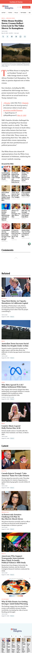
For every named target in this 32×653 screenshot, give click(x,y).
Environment (5, 599)
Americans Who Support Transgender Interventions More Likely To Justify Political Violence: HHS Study (14, 559)
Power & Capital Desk (8, 397)
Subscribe (26, 7)
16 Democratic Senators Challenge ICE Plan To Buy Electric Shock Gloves (12, 516)
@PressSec (7, 103)
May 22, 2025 (21, 115)
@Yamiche (25, 103)
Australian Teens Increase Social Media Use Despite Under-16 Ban (15, 344)
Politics (4, 298)
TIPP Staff (5, 31)
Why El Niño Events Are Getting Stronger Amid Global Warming (15, 602)
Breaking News (10, 18)
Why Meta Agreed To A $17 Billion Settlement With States (14, 385)
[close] (30, 2)
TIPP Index (23, 12)
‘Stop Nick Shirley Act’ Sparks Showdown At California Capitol (15, 302)
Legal (3, 382)
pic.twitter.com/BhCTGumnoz (13, 110)
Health (4, 553)
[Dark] (18, 7)
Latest (4, 12)
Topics (10, 12)
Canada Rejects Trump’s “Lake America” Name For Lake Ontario (15, 474)
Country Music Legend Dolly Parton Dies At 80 (11, 427)
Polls (16, 12)
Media (3, 18)
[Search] (20, 7)
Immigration (5, 512)
